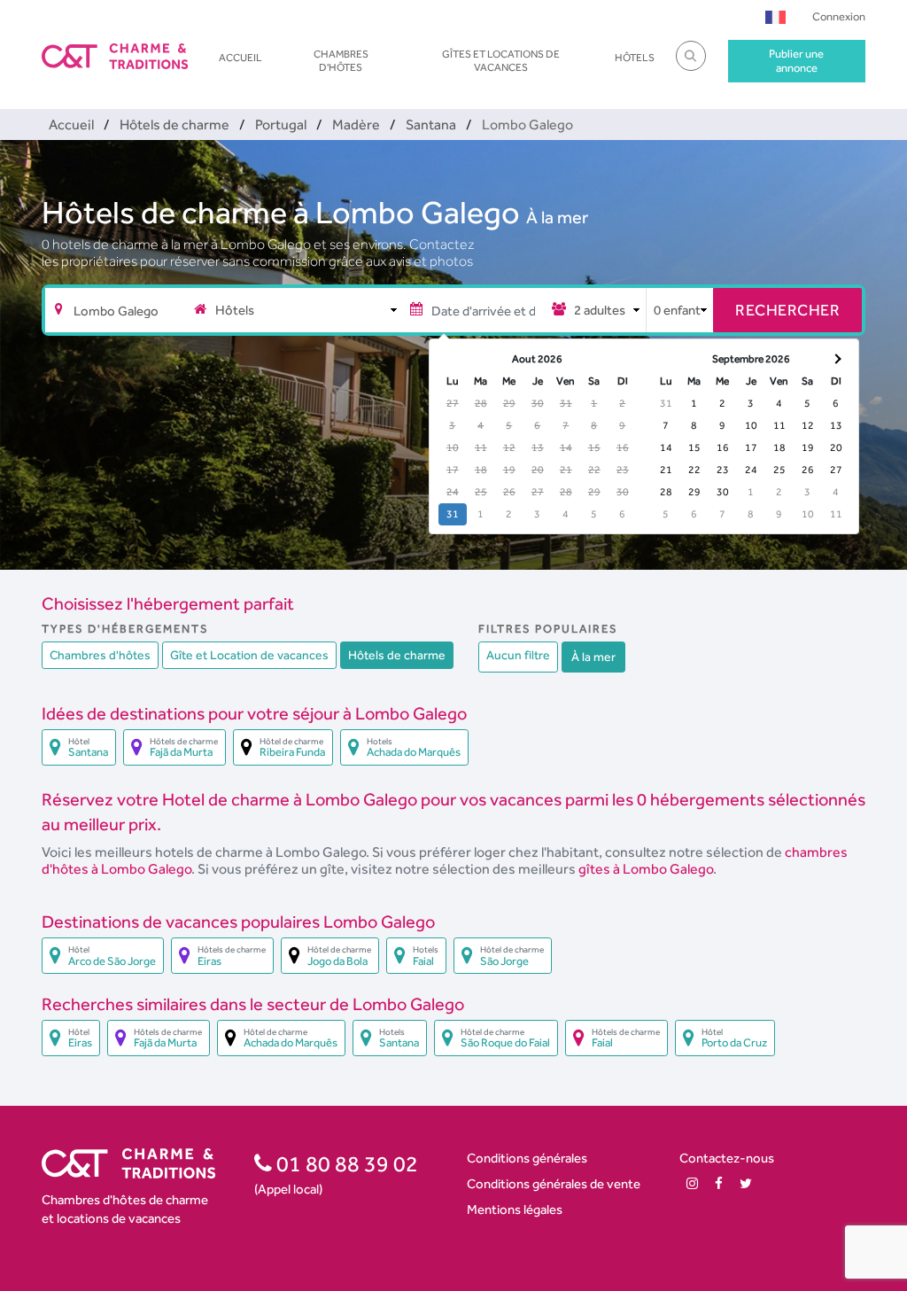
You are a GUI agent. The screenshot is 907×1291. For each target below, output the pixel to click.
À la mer (557, 217)
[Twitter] (746, 1183)
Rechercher (787, 309)
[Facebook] (719, 1183)
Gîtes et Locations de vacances (501, 60)
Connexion (838, 16)
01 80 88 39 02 (345, 1163)
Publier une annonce (796, 60)
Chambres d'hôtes (341, 60)
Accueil (240, 57)
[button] (775, 16)
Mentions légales (514, 1209)
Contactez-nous (726, 1157)
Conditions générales (527, 1157)
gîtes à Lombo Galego (645, 868)
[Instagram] (692, 1183)
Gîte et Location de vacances (249, 655)
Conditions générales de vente (553, 1183)
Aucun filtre (518, 655)
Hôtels (635, 57)
